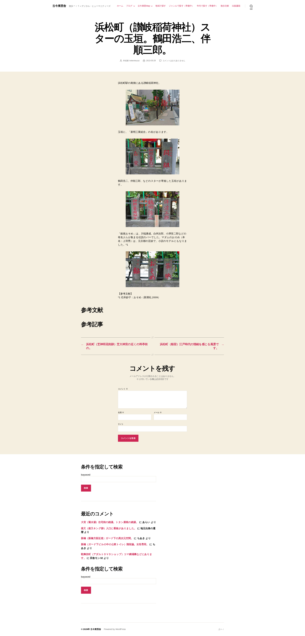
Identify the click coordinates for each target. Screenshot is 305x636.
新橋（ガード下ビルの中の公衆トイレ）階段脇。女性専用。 (115, 544)
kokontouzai (134, 61)
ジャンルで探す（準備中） (181, 6)
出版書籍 (236, 6)
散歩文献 (225, 6)
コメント (123, 389)
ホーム (120, 6)
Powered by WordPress (115, 629)
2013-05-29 (151, 61)
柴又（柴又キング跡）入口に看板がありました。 (109, 528)
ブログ (129, 6)
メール (158, 412)
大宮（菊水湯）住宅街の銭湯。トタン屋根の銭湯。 (109, 522)
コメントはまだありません (174, 61)
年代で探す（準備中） (207, 6)
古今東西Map (144, 6)
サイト (121, 424)
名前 (121, 412)
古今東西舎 (59, 5)
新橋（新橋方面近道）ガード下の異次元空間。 (107, 538)
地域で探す (160, 6)
